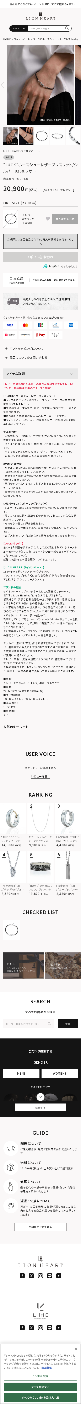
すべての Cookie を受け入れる (40, 1397)
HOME (7, 39)
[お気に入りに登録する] (48, 219)
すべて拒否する (41, 1387)
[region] (40, 1374)
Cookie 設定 (40, 1376)
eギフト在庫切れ (40, 256)
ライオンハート (22, 39)
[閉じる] (76, 1349)
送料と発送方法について (36, 303)
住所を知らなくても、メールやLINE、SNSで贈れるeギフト (43, 4)
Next (77, 85)
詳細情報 (47, 1368)
